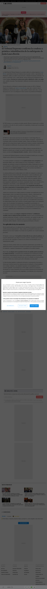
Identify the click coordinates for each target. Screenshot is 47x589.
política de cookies (31, 289)
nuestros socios (18, 284)
